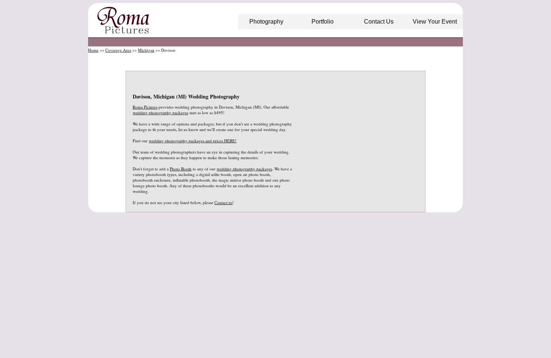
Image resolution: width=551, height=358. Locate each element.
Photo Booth (181, 169)
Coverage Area (118, 50)
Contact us (223, 202)
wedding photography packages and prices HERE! (193, 140)
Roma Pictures (145, 107)
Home (93, 50)
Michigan (146, 50)
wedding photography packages (160, 112)
